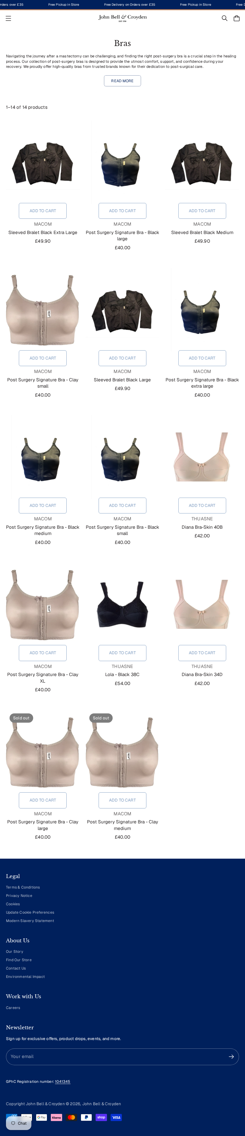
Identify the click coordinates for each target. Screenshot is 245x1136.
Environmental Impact (25, 976)
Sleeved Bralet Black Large (122, 380)
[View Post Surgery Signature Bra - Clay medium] (123, 751)
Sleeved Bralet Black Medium (202, 233)
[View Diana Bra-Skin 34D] (202, 604)
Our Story (14, 951)
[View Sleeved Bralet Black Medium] (202, 162)
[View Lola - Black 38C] (123, 604)
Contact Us (16, 968)
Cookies (13, 904)
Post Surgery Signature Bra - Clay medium (122, 825)
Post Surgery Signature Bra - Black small (122, 530)
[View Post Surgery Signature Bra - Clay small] (43, 309)
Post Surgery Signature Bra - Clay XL (42, 678)
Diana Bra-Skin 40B (202, 527)
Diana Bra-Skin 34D (202, 675)
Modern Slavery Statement (30, 920)
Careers (13, 1007)
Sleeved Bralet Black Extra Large (42, 233)
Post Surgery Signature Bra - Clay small (42, 383)
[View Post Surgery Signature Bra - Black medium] (43, 457)
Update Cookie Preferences (30, 912)
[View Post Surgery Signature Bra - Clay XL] (43, 604)
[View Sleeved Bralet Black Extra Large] (43, 162)
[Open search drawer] (225, 18)
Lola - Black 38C (122, 675)
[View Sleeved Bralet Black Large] (123, 309)
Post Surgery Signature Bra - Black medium (42, 530)
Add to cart (43, 210)
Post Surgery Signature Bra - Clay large (42, 825)
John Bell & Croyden (101, 1103)
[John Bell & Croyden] (122, 18)
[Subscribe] (231, 1057)
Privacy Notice (19, 895)
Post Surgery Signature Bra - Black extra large (202, 383)
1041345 (62, 1081)
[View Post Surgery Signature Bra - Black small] (123, 457)
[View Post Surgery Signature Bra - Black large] (123, 162)
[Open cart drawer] (237, 18)
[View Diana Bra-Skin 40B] (202, 457)
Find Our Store (19, 960)
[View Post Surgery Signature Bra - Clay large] (43, 751)
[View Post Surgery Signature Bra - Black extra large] (202, 309)
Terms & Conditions (23, 887)
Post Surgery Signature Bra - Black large (122, 236)
